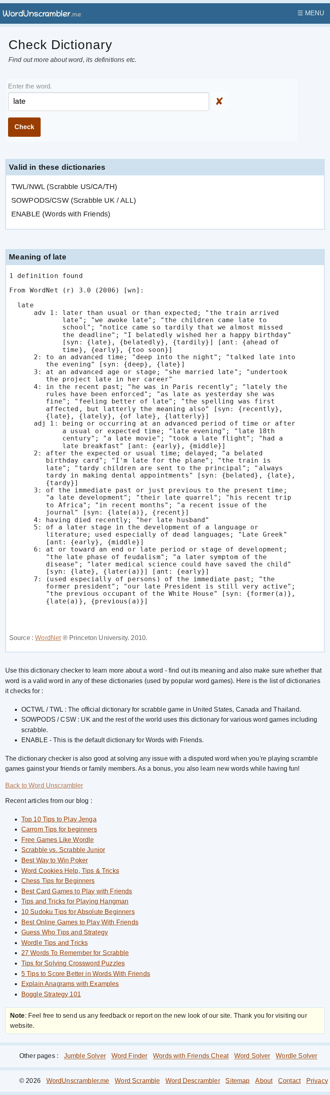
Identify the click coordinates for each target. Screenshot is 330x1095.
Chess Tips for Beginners (58, 880)
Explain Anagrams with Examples (70, 983)
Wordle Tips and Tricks (54, 942)
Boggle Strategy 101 (51, 994)
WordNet (48, 637)
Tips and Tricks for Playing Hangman (75, 901)
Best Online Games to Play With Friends (79, 922)
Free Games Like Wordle (57, 839)
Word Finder (129, 1056)
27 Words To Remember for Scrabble (75, 952)
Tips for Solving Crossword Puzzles (73, 963)
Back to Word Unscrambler (44, 785)
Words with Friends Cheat (191, 1056)
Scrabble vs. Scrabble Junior (63, 849)
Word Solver (252, 1056)
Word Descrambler (192, 1080)
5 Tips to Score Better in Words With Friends (85, 973)
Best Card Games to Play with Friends (76, 891)
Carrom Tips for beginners (59, 829)
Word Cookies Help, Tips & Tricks (70, 870)
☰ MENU (310, 13)
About (263, 1080)
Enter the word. (30, 86)
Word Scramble (137, 1080)
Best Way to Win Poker (54, 860)
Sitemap (237, 1080)
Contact (289, 1080)
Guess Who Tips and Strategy (64, 932)
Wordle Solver (296, 1056)
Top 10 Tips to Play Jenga (59, 819)
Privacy (317, 1080)
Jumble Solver (85, 1056)
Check (24, 126)
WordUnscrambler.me (77, 1080)
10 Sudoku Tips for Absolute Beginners (78, 911)
